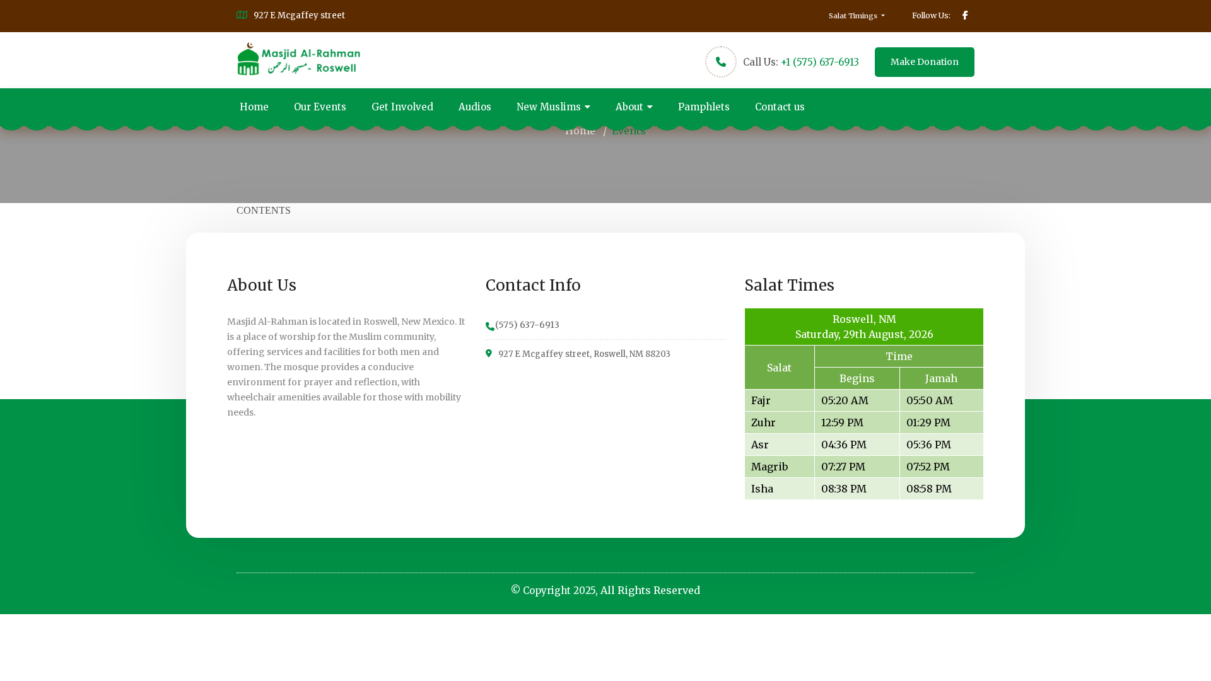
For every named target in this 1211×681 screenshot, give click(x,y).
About (629, 107)
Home (254, 107)
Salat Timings (854, 15)
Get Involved (402, 107)
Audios (475, 107)
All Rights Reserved (650, 590)
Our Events (320, 107)
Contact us (780, 107)
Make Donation (925, 61)
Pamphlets (704, 107)
